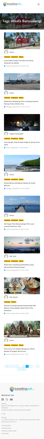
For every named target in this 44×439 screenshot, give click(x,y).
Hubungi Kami (6, 428)
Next (23, 369)
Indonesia (7, 57)
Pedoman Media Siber (9, 431)
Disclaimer (5, 433)
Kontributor (14, 57)
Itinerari (13, 302)
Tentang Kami (6, 425)
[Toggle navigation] (38, 4)
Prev (7, 366)
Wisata (21, 57)
